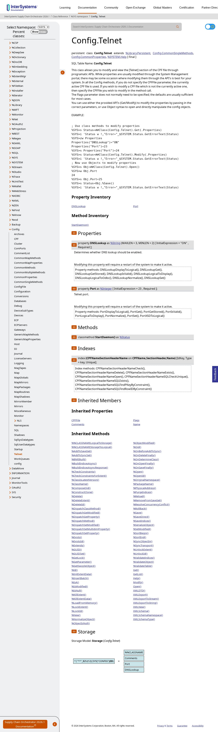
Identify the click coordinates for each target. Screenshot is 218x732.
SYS (14, 492)
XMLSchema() (141, 611)
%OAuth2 (17, 124)
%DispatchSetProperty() (85, 533)
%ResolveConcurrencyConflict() (151, 504)
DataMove (18, 468)
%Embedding (19, 66)
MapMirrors (21, 382)
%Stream (17, 167)
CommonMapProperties (28, 262)
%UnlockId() (140, 553)
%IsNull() (77, 590)
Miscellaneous (22, 411)
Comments (78, 424)
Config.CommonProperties (89, 57)
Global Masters (162, 7)
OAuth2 (16, 487)
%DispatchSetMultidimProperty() (91, 529)
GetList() (138, 574)
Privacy (160, 725)
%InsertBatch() (80, 578)
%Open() (138, 471)
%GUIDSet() (78, 553)
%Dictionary (19, 57)
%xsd (15, 219)
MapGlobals (21, 377)
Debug (18, 305)
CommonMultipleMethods (29, 272)
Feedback (215, 373)
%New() (76, 615)
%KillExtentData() (82, 598)
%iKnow (16, 215)
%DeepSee (18, 52)
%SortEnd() (139, 537)
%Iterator (17, 95)
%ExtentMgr (19, 76)
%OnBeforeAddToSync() (147, 451)
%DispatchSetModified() (86, 525)
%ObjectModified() (144, 443)
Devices (18, 315)
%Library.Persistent (138, 53)
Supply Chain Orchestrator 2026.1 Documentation (26, 724)
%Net (15, 119)
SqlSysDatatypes (23, 439)
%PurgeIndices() (142, 492)
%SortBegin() (141, 533)
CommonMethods (24, 267)
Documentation (87, 7)
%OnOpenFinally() (144, 463)
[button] (74, 233)
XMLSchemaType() (144, 619)
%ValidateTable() (142, 566)
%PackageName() (143, 484)
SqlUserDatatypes (24, 444)
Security (16, 497)
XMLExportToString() (145, 602)
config (17, 463)
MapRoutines (22, 391)
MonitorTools (19, 482)
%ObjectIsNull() (81, 623)
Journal (18, 353)
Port (135, 206)
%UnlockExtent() (142, 549)
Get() (136, 570)
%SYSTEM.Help (117, 57)
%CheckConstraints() (84, 471)
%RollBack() (140, 508)
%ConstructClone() (82, 492)
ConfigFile (20, 286)
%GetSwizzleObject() (84, 566)
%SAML (16, 143)
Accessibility (198, 725)
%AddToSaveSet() (82, 451)
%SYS (15, 157)
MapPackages (22, 387)
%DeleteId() (78, 504)
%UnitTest (17, 181)
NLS (19, 420)
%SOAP (16, 148)
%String (115, 243)
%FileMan (17, 85)
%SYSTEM (17, 162)
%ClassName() (80, 484)
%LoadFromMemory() (84, 602)
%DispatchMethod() (83, 520)
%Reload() (139, 496)
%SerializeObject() (143, 525)
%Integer (106, 289)
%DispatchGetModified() (86, 512)
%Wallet (16, 186)
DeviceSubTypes (23, 310)
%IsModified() (80, 586)
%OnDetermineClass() (146, 459)
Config (94, 16)
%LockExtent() (80, 607)
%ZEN (15, 205)
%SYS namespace (79, 16)
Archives (19, 234)
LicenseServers (23, 358)
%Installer (17, 90)
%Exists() (77, 537)
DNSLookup (78, 206)
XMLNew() (139, 607)
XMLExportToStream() (146, 598)
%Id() (75, 570)
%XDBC (16, 195)
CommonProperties (25, 277)
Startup (18, 449)
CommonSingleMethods (28, 282)
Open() (137, 586)
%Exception (18, 71)
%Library (17, 105)
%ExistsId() (78, 541)
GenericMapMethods (26, 334)
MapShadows (22, 396)
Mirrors (18, 406)
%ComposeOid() (81, 488)
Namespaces (21, 425)
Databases (20, 301)
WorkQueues (21, 458)
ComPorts (20, 248)
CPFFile (76, 420)
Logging (19, 363)
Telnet (102, 16)
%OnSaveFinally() (143, 467)
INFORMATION (20, 473)
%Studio (16, 172)
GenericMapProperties (27, 339)
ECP (16, 320)
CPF (16, 238)
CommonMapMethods (27, 258)
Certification (186, 7)
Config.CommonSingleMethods (173, 53)
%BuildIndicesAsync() (84, 463)
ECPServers (20, 325)
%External (17, 81)
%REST (15, 133)
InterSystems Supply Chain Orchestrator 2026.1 (27, 16)
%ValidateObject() (143, 561)
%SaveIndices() (142, 520)
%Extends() (78, 545)
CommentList (22, 253)
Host (17, 344)
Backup (16, 224)
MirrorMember (23, 401)
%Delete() (77, 496)
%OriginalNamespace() (146, 479)
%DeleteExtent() (81, 500)
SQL (16, 430)
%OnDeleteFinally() (144, 455)
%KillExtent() (79, 594)
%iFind (16, 210)
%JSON (16, 100)
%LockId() (77, 611)
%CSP (15, 42)
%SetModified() (142, 529)
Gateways (20, 329)
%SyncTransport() (143, 545)
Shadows (19, 435)
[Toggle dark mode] (210, 27)
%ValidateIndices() (144, 557)
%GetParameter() (82, 561)
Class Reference (60, 16)
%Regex (16, 138)
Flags (136, 420)
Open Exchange (136, 7)
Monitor (19, 415)
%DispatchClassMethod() (86, 508)
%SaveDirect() (141, 516)
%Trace (16, 176)
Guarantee (182, 725)
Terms (170, 725)
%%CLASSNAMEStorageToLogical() (92, 447)
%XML (15, 200)
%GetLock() (78, 557)
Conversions (21, 296)
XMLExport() (140, 594)
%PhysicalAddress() (144, 488)
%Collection (18, 47)
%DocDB (17, 62)
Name (136, 424)
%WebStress (19, 191)
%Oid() (137, 447)
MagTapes (20, 368)
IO (15, 348)
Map (16, 372)
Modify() (138, 582)
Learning (65, 7)
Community (111, 7)
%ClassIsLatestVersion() (85, 479)
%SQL (15, 152)
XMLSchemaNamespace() (148, 615)
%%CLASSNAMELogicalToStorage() (92, 443)
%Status (125, 337)
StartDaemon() (80, 224)
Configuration (22, 291)
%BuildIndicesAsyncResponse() (90, 467)
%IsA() (75, 582)
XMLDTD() (139, 590)
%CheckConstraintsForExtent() (89, 475)
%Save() (137, 512)
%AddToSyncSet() (82, 455)
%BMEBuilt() (79, 459)
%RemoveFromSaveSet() (147, 500)
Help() (136, 578)
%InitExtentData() (82, 574)
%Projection (19, 128)
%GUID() (77, 549)
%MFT (15, 109)
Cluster (18, 243)
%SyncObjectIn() (142, 541)
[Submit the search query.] (178, 27)
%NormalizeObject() (83, 619)
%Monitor (17, 114)
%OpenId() (139, 475)
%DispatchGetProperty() (86, 516)
